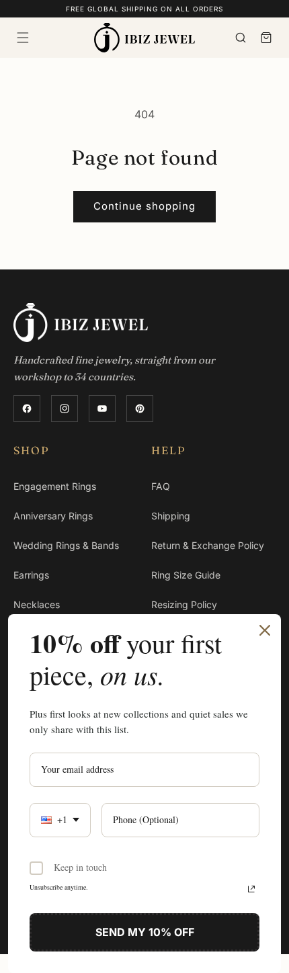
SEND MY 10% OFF (144, 932)
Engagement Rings (54, 486)
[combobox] (60, 820)
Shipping (170, 515)
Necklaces (36, 604)
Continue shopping (144, 206)
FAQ (160, 486)
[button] (22, 37)
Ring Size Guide (185, 575)
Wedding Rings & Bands (66, 545)
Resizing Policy (184, 604)
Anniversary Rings (53, 515)
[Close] (265, 630)
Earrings (31, 575)
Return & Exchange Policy (207, 545)
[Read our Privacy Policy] (251, 889)
